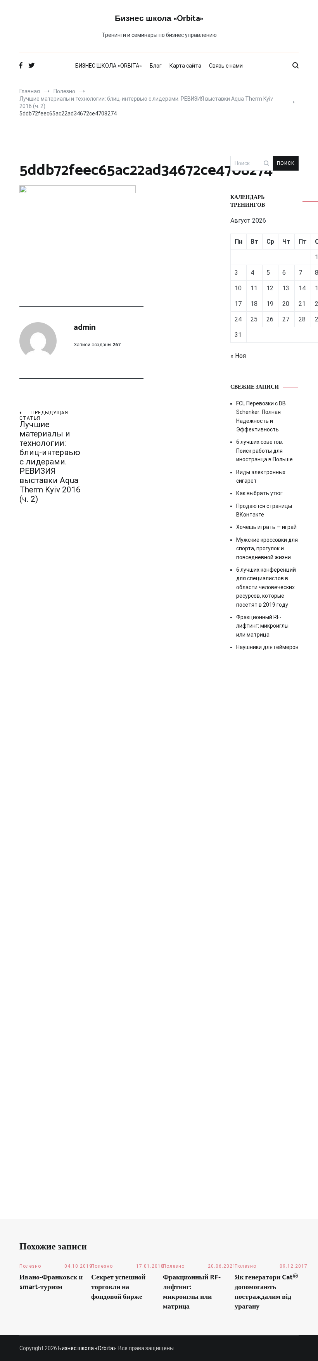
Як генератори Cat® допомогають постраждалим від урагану (266, 1292)
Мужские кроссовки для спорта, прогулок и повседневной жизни (267, 548)
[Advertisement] (264, 791)
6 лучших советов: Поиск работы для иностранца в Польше (264, 450)
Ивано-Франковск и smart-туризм (51, 1282)
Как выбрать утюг (259, 493)
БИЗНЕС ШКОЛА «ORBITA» (108, 66)
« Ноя (238, 355)
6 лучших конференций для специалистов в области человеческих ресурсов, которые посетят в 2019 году (266, 587)
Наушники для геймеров (267, 647)
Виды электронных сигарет (260, 476)
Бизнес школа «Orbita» (159, 18)
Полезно (30, 1266)
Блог (156, 66)
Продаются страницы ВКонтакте (264, 510)
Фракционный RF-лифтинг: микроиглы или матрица (262, 626)
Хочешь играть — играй (266, 527)
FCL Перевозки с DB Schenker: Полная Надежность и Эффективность (261, 416)
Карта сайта (185, 66)
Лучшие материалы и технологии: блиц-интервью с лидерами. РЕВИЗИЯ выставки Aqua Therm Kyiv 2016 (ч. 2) (50, 457)
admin (85, 327)
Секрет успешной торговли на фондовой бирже (118, 1287)
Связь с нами (226, 66)
